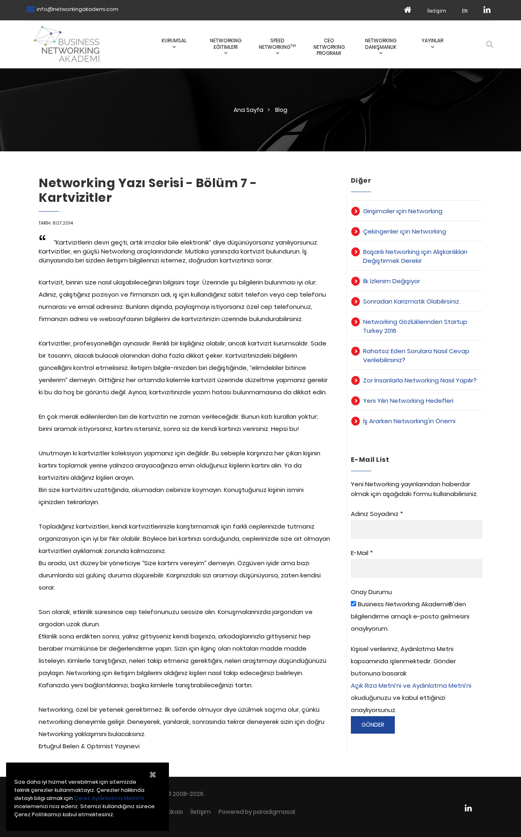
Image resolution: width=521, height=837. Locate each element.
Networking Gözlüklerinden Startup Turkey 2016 (415, 326)
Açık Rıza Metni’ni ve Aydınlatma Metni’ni (411, 685)
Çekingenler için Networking (404, 231)
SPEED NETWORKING (277, 43)
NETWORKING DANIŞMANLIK (380, 43)
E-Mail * (362, 553)
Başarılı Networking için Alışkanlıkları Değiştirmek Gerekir (415, 256)
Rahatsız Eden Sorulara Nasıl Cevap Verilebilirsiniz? (416, 355)
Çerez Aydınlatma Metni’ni (109, 798)
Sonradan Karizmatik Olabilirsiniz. (411, 301)
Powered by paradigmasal (257, 812)
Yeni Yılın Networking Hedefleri (408, 400)
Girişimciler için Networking (402, 211)
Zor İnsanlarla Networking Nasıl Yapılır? (420, 380)
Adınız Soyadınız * (377, 513)
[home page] (408, 10)
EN (465, 10)
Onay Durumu (371, 592)
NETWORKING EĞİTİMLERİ (225, 43)
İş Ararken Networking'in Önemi (409, 421)
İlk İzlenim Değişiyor (391, 281)
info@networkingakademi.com (77, 9)
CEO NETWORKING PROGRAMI (329, 46)
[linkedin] (487, 10)
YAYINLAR (432, 40)
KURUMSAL (174, 40)
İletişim (436, 10)
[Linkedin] (471, 808)
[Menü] (489, 44)
